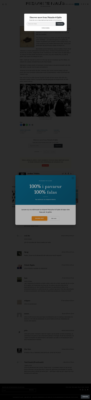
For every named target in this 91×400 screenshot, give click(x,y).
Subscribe (60, 24)
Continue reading (45, 28)
